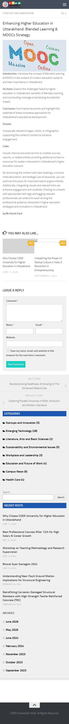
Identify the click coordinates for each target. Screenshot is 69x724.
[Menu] (64, 4)
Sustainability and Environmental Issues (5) (32, 447)
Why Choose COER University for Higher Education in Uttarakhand (16, 262)
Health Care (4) (15, 479)
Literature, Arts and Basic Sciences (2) (29, 439)
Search (6, 492)
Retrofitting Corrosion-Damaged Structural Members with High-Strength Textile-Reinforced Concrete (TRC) (32, 596)
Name (10, 324)
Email (39, 324)
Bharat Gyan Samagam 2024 (20, 564)
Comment (12, 300)
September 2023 (16, 670)
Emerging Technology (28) (21, 431)
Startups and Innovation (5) (23, 422)
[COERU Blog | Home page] (14, 4)
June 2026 (12, 621)
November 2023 (15, 654)
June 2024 (12, 638)
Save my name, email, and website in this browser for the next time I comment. (30, 353)
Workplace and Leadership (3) (24, 455)
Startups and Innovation (18, 13)
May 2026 (12, 629)
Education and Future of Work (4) (26, 463)
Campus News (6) (16, 471)
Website (10, 337)
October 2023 (14, 662)
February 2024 (15, 646)
